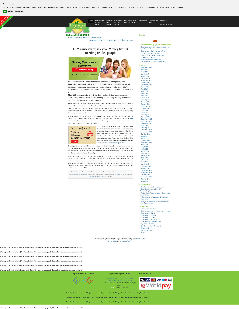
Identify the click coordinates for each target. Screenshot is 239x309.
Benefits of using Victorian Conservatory (85, 37)
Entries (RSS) (112, 241)
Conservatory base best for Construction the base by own (110, 40)
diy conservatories (82, 174)
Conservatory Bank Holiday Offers (153, 51)
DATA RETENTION (125, 280)
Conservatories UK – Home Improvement (155, 211)
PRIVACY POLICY (113, 280)
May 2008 (144, 181)
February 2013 (146, 115)
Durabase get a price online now (152, 187)
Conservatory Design (148, 215)
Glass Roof (145, 228)
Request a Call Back (166, 24)
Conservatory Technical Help (151, 222)
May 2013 (144, 110)
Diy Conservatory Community (151, 226)
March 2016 (145, 98)
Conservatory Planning (149, 219)
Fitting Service (142, 21)
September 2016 (146, 85)
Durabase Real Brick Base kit (153, 21)
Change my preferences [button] (15, 11)
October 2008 (145, 175)
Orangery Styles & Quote (109, 22)
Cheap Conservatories (148, 209)
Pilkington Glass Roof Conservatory (153, 62)
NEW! (143, 232)
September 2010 (146, 143)
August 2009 (145, 155)
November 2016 (146, 80)
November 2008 (146, 172)
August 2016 (145, 87)
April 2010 (144, 149)
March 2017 (145, 74)
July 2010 (144, 145)
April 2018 (144, 70)
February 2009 (146, 166)
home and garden (147, 230)
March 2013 (145, 113)
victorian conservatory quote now (114, 143)
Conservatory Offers (148, 217)
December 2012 (146, 119)
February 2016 (146, 100)
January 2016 (145, 102)
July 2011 (144, 136)
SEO (112, 287)
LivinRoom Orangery (148, 57)
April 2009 (144, 162)
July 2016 (144, 89)
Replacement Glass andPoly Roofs (118, 22)
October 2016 (145, 83)
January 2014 (145, 104)
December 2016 (146, 78)
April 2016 (144, 95)
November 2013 (146, 106)
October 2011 (145, 134)
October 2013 (145, 108)
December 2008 (146, 170)
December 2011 (146, 130)
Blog (114, 278)
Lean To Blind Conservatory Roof (152, 55)
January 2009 (145, 168)
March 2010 (145, 151)
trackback (98, 176)
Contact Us (163, 21)
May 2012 (144, 125)
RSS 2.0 (119, 174)
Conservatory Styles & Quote (99, 22)
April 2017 (144, 72)
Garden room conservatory (150, 53)
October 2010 (145, 140)
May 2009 (144, 160)
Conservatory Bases (148, 213)
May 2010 (144, 147)
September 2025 (146, 68)
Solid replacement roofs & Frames (130, 21)
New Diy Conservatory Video (151, 60)
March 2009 (145, 164)
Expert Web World (138, 239)
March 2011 (145, 138)
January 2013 (145, 117)
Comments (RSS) (125, 241)
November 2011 (146, 132)
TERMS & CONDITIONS (125, 278)
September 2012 (146, 123)
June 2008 (144, 179)
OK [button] (5, 11)
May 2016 (144, 93)
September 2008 (146, 177)
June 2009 (144, 158)
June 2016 (144, 91)
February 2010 (146, 153)
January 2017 (145, 76)
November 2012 (146, 121)
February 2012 (146, 128)
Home (91, 21)
